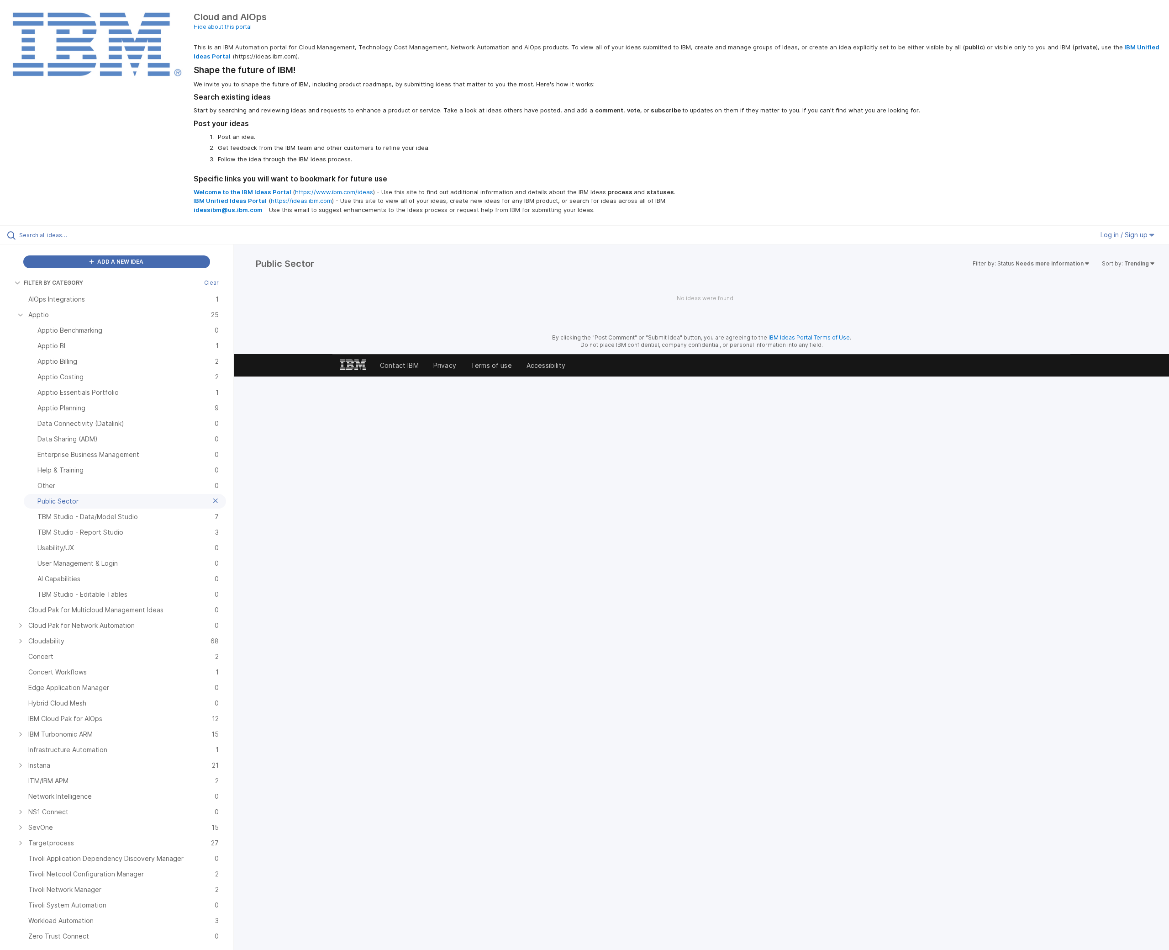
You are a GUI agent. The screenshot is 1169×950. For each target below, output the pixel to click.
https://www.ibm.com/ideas (334, 192)
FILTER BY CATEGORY (53, 282)
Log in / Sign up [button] (1125, 235)
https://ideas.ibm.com (301, 200)
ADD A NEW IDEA (119, 261)
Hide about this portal (223, 26)
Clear (211, 282)
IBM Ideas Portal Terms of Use (809, 337)
